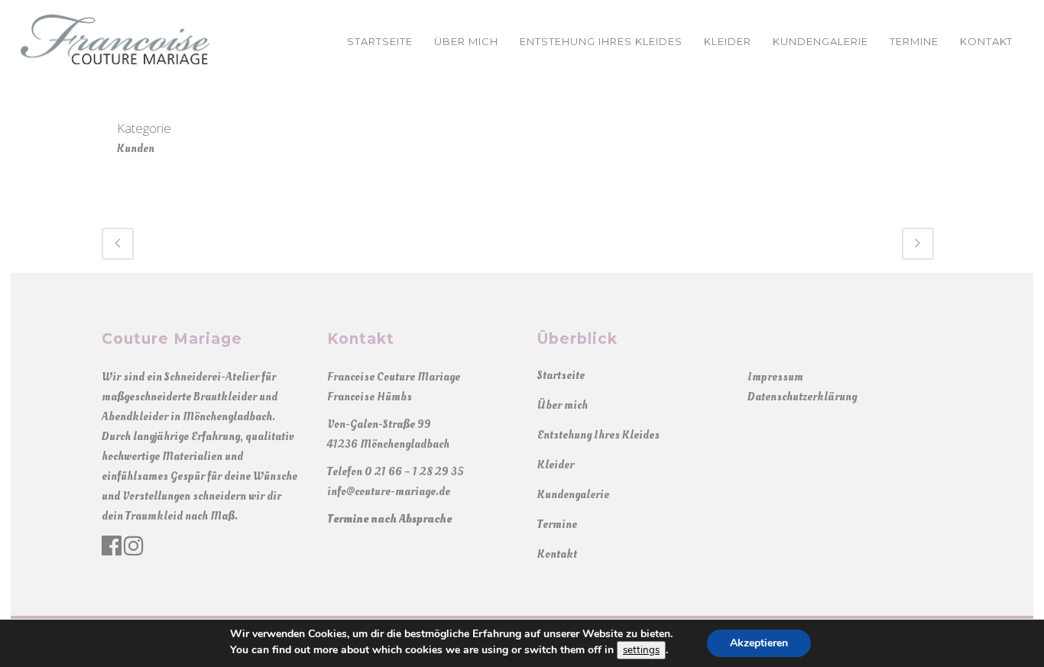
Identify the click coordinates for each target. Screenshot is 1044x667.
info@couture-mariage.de (388, 492)
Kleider (555, 465)
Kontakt (557, 554)
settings (641, 650)
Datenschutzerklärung (802, 397)
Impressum (775, 377)
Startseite (561, 375)
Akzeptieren (759, 643)
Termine (557, 524)
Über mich (562, 405)
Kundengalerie (573, 495)
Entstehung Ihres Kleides (598, 435)
